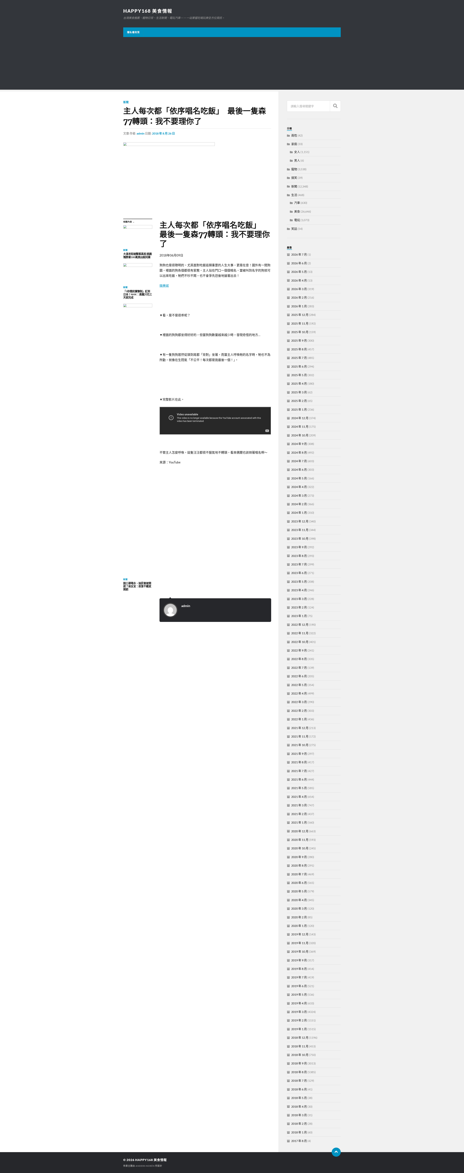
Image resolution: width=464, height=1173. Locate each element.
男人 (297, 160)
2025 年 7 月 (299, 357)
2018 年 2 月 (299, 1123)
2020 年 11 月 (299, 839)
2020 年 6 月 (299, 882)
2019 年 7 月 (299, 977)
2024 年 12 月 (299, 418)
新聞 (126, 102)
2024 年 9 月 (299, 443)
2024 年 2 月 (299, 504)
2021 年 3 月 (299, 805)
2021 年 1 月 (299, 822)
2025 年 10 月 (299, 332)
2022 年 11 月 (299, 633)
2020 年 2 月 (299, 917)
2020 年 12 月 (299, 831)
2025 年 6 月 (299, 366)
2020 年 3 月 (299, 908)
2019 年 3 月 (299, 1011)
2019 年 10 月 (299, 951)
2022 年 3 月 (299, 702)
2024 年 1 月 (299, 512)
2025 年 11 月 (299, 323)
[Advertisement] (232, 64)
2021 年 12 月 (299, 728)
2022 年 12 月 (299, 624)
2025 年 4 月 (299, 383)
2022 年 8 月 (299, 659)
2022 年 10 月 (299, 641)
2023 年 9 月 (299, 547)
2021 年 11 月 (299, 736)
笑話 (294, 228)
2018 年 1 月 (299, 1132)
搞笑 (294, 177)
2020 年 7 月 (299, 874)
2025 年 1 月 (299, 409)
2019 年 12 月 (299, 934)
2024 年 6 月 (299, 469)
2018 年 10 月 (299, 1054)
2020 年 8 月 (299, 865)
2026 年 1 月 (299, 306)
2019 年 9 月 (299, 960)
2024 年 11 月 (299, 426)
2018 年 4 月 (299, 1106)
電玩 (297, 220)
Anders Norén (145, 1165)
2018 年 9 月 (299, 1063)
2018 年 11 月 (299, 1046)
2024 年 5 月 (299, 478)
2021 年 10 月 (299, 745)
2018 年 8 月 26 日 (163, 133)
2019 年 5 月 (299, 994)
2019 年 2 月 (299, 1020)
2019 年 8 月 (299, 968)
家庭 (294, 144)
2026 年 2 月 (299, 297)
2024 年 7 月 (299, 461)
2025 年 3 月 (299, 392)
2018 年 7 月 (299, 1080)
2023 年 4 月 (299, 590)
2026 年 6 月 (299, 263)
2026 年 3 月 (299, 289)
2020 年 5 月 (299, 891)
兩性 (294, 135)
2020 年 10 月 (299, 848)
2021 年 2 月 (299, 814)
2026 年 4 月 (299, 280)
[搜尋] (335, 106)
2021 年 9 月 (299, 753)
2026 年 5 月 (299, 271)
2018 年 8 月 (299, 1072)
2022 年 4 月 (299, 693)
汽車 (297, 202)
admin (140, 133)
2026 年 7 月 (299, 254)
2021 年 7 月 (299, 771)
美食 (297, 211)
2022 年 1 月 (299, 719)
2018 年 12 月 (299, 1037)
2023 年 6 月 (299, 573)
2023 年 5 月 (299, 581)
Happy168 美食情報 (147, 11)
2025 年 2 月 (299, 400)
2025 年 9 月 (299, 340)
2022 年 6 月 (299, 676)
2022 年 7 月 (299, 667)
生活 (294, 195)
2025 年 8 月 (299, 349)
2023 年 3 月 (299, 598)
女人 (297, 152)
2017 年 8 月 (299, 1141)
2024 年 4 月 (299, 486)
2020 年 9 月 (299, 857)
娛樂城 (164, 286)
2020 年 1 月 (299, 925)
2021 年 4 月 (299, 796)
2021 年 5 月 (299, 788)
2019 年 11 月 (299, 943)
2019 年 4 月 (299, 1003)
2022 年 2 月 (299, 710)
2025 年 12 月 (299, 314)
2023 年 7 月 (299, 564)
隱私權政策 (133, 32)
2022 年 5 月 (299, 685)
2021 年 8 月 (299, 762)
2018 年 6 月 (299, 1089)
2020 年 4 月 (299, 900)
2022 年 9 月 (299, 650)
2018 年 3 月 (299, 1115)
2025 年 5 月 (299, 375)
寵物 (294, 169)
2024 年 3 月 (299, 495)
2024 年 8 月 (299, 452)
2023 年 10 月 (299, 538)
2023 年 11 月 (299, 529)
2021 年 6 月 (299, 779)
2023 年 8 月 (299, 555)
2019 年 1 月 (299, 1029)
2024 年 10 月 (299, 435)
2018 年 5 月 (299, 1097)
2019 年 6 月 (299, 986)
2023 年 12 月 (299, 521)
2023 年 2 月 (299, 607)
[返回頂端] (336, 1152)
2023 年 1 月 (299, 616)
